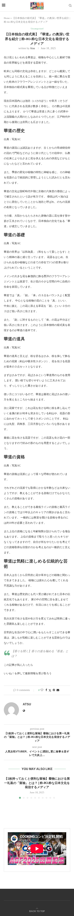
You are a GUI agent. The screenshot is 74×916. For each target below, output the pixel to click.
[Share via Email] (58, 690)
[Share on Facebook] (46, 690)
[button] (7, 787)
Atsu (32, 48)
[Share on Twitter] (50, 690)
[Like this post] (42, 690)
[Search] (70, 5)
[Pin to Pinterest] (54, 690)
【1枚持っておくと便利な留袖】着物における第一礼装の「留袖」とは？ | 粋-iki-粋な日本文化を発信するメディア (37, 783)
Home (7, 18)
